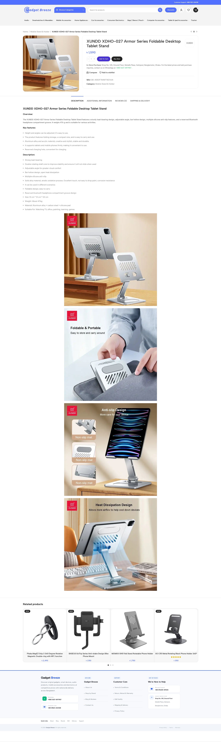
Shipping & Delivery (121, 705)
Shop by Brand (90, 693)
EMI (68, 721)
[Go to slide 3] (112, 665)
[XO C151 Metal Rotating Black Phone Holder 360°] (176, 630)
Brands (63, 721)
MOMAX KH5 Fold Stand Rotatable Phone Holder (132, 653)
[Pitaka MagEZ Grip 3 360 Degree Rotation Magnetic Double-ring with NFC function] (45, 630)
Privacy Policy (119, 711)
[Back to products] (194, 31)
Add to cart (103, 59)
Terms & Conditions (121, 687)
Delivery (74, 721)
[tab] (77, 99)
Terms (171, 727)
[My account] (181, 10)
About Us (88, 687)
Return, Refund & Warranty (124, 693)
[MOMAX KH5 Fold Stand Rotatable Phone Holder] (132, 630)
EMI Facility (119, 699)
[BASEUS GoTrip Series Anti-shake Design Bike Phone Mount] (88, 630)
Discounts (170, 10)
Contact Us (89, 705)
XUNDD (189, 43)
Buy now (117, 59)
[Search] (160, 10)
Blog (57, 721)
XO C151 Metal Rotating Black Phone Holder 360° (176, 653)
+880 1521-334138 (192, 2)
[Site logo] (37, 10)
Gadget (50, 677)
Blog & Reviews (90, 699)
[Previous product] (191, 31)
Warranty (177, 727)
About (52, 721)
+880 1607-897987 (124, 68)
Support (81, 721)
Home (25, 32)
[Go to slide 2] (110, 665)
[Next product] (196, 31)
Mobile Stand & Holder (39, 32)
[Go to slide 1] (108, 665)
